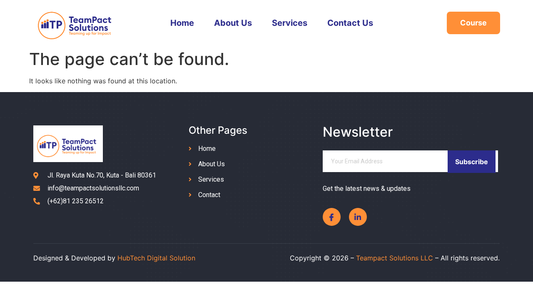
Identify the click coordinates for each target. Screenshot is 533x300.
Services (289, 23)
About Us (233, 23)
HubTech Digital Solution (156, 258)
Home (182, 23)
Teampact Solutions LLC (394, 258)
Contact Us (350, 23)
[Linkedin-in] (358, 217)
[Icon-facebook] (332, 217)
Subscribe (471, 162)
